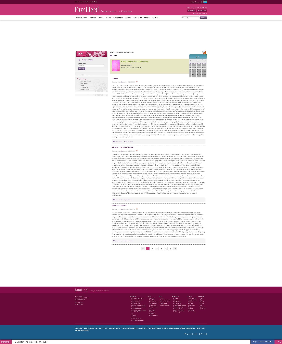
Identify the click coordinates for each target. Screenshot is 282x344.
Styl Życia (191, 310)
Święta (190, 306)
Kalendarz (134, 317)
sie (198, 60)
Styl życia (147, 18)
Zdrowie (128, 18)
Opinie (82, 85)
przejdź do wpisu (129, 141)
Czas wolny (191, 312)
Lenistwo (115, 78)
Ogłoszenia (152, 298)
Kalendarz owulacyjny (137, 298)
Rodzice (100, 18)
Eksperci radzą (153, 301)
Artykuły (201, 301)
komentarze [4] (118, 141)
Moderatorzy (177, 303)
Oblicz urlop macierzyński (138, 305)
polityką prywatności (82, 330)
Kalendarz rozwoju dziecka (138, 310)
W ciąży (108, 18)
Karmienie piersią (81, 18)
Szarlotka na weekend (119, 205)
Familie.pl (93, 18)
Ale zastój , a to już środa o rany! (123, 147)
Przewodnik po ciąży (136, 300)
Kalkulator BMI (135, 312)
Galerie (201, 303)
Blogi (111, 52)
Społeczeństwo (84, 87)
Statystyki (83, 74)
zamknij (278, 342)
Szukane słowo (82, 63)
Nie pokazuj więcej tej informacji (196, 334)
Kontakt (175, 298)
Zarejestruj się (201, 10)
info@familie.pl (79, 304)
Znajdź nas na (196, 2)
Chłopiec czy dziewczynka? (138, 306)
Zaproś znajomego (178, 306)
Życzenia (202, 306)
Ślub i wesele (152, 305)
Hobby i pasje (84, 83)
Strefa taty (152, 312)
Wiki (200, 305)
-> (175, 248)
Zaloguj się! (191, 10)
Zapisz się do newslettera (200, 13)
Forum (201, 298)
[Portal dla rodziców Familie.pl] (87, 13)
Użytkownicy (152, 313)
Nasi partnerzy (177, 308)
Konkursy (156, 18)
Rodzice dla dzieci (136, 318)
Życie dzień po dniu (86, 81)
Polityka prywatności (179, 312)
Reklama (175, 300)
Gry (132, 313)
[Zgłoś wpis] (137, 82)
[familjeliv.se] (205, 2)
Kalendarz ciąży (135, 301)
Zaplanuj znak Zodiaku (137, 320)
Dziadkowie (152, 310)
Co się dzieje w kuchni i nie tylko (134, 61)
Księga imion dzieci (136, 308)
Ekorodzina (152, 300)
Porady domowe (153, 315)
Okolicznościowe (85, 89)
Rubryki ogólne (153, 303)
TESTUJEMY (138, 18)
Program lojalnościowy (179, 305)
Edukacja (133, 315)
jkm (199, 57)
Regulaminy (176, 301)
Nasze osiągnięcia (178, 310)
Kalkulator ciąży (135, 303)
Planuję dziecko (118, 18)
